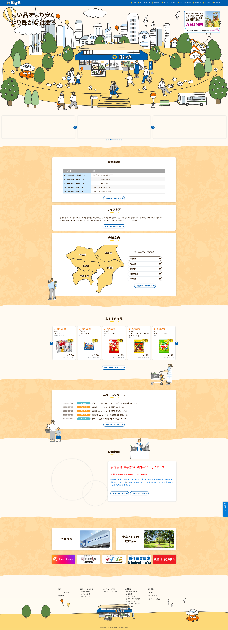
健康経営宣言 (130, 606)
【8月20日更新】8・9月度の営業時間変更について (109, 419)
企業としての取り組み (133, 599)
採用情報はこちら (119, 493)
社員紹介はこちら (139, 493)
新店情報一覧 (85, 591)
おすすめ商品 (85, 594)
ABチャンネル (85, 596)
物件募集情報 (130, 601)
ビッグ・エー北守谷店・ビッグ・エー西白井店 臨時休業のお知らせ (114, 403)
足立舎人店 (138, 479)
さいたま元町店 (150, 482)
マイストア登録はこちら (113, 226)
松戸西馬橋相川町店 (164, 479)
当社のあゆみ (130, 596)
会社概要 (129, 594)
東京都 (133, 268)
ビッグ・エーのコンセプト (112, 592)
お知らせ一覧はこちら (113, 425)
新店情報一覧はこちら (113, 198)
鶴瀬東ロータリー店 (118, 482)
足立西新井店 (149, 479)
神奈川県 (134, 273)
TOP (59, 589)
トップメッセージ (131, 591)
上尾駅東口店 (127, 479)
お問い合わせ (152, 596)
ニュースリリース (63, 592)
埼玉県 (133, 263)
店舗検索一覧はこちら (144, 286)
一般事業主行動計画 (133, 604)
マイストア (225, 510)
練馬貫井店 (126, 485)
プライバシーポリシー (155, 599)
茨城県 (133, 278)
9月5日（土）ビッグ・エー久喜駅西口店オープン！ (109, 407)
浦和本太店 (138, 482)
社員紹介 (151, 592)
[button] (106, 140)
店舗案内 (61, 596)
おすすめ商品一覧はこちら (113, 368)
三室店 (130, 482)
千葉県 (133, 258)
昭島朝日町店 (115, 479)
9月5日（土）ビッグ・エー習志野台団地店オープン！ (109, 411)
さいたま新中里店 (164, 482)
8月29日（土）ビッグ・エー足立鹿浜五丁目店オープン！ (111, 415)
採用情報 (151, 589)
